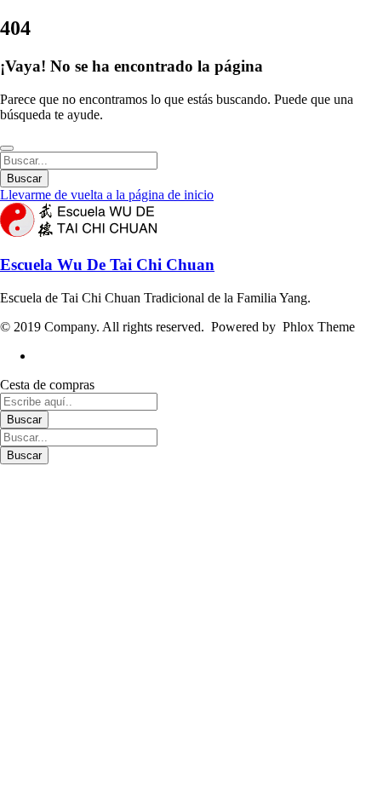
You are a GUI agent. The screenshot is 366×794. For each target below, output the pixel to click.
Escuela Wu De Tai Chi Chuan (107, 264)
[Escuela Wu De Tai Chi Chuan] (78, 232)
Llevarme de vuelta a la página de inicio (107, 194)
